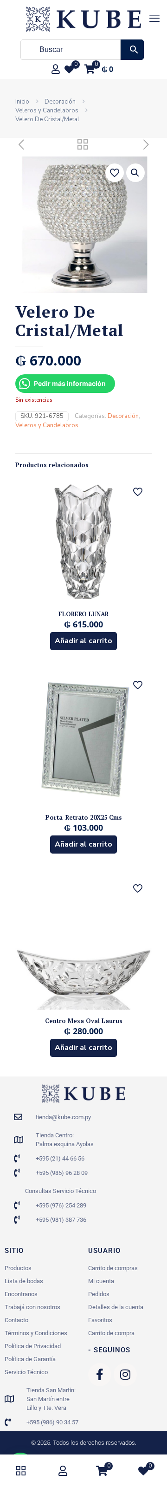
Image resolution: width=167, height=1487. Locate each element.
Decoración (60, 102)
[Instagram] (125, 1374)
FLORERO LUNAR (83, 614)
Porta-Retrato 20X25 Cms (83, 817)
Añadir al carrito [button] (83, 641)
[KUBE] (83, 19)
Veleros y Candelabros (46, 110)
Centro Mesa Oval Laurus (83, 1021)
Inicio (22, 102)
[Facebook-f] (99, 1374)
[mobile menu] (154, 18)
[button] (135, 172)
